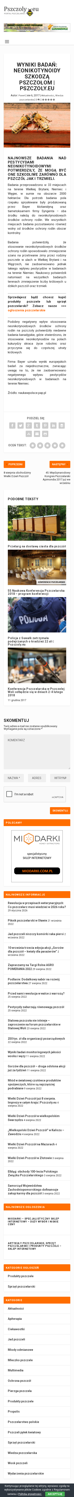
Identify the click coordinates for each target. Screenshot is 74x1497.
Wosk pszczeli (18, 1463)
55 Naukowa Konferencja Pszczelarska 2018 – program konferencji (36, 592)
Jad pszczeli (16, 1339)
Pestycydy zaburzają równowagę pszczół (36, 1007)
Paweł (21, 95)
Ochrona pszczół (19, 1380)
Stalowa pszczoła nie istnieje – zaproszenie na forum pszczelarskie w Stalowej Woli (34, 1024)
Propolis (14, 1411)
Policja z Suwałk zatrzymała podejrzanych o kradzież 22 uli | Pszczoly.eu (31, 641)
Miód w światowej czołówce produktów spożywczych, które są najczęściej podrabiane (34, 1084)
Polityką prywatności (30, 1494)
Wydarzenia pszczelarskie (26, 1473)
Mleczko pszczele (20, 1360)
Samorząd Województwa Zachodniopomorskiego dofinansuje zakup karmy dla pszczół (33, 1189)
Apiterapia (15, 1318)
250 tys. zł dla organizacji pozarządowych (36, 1038)
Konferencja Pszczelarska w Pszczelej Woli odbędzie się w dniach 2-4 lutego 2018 (36, 692)
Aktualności (47, 95)
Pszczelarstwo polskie (23, 1422)
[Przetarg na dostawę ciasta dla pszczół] (37, 523)
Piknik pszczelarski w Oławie (27, 920)
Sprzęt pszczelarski (21, 1286)
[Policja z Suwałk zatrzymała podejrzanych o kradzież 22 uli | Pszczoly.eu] (37, 614)
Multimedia (15, 1370)
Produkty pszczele (21, 1276)
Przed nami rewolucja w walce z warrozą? (36, 993)
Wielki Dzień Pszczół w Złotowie (30, 1158)
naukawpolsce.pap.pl (32, 393)
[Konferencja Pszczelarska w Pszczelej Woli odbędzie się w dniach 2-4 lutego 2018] (37, 665)
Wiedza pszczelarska (22, 1453)
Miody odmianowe (20, 1349)
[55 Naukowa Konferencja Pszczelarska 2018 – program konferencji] (37, 567)
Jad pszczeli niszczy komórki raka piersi (36, 934)
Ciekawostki (16, 1329)
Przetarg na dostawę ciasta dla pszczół (37, 546)
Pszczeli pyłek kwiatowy (24, 1432)
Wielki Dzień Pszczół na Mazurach (31, 1144)
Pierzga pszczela (20, 1391)
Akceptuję (55, 1494)
